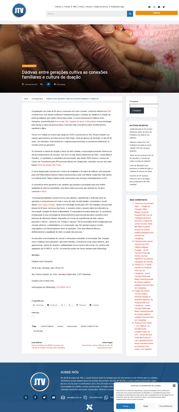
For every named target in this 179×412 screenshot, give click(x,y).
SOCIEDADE (38, 331)
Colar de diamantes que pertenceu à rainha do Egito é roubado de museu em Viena (141, 168)
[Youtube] (159, 7)
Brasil (81, 7)
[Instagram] (154, 7)
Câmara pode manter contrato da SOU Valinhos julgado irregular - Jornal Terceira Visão (144, 247)
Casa (26, 99)
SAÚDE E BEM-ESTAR (89, 326)
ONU (109, 111)
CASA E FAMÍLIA (47, 326)
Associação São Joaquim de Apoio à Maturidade (75, 121)
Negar (145, 406)
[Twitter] (164, 7)
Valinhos (58, 7)
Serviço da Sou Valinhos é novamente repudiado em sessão (144, 259)
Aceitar (125, 406)
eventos (60, 326)
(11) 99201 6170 (63, 287)
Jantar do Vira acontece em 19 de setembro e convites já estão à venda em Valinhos (141, 158)
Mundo (89, 7)
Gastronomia (72, 326)
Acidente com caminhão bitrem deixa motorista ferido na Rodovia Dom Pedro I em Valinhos (144, 343)
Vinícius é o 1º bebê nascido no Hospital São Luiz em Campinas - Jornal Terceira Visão (143, 270)
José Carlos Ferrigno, (47, 205)
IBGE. (44, 191)
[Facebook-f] (149, 7)
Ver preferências (165, 406)
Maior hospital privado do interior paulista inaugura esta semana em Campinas (144, 232)
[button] (174, 385)
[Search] (130, 14)
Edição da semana (101, 7)
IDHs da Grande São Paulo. (50, 165)
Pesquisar (134, 101)
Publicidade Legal (117, 7)
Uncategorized (29, 66)
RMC (75, 7)
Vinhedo (67, 7)
